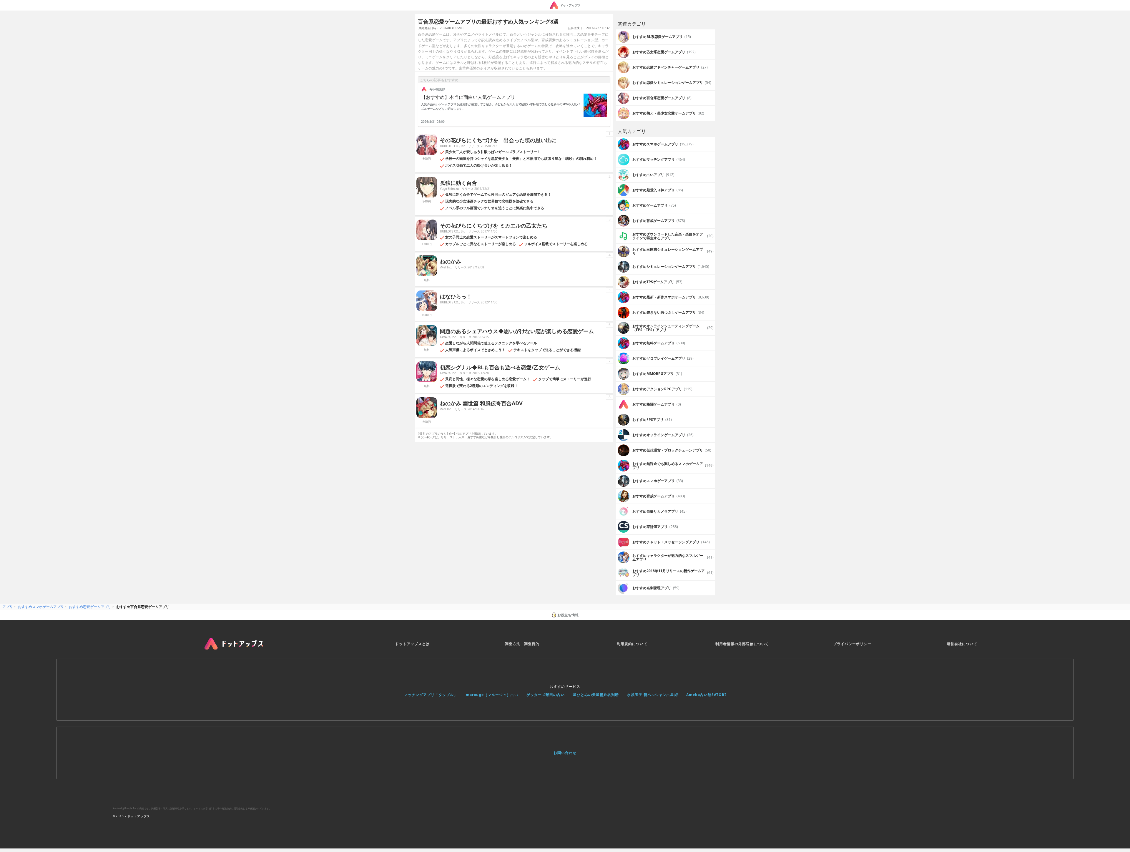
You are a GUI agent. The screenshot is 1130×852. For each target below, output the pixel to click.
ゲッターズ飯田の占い (545, 694)
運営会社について (962, 643)
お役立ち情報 (568, 614)
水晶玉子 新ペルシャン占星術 (652, 694)
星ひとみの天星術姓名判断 (596, 694)
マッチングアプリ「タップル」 (431, 694)
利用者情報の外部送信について (742, 643)
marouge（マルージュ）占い (492, 694)
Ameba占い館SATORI (706, 694)
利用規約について (632, 643)
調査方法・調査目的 (522, 643)
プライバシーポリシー (852, 643)
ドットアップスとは (412, 643)
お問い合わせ (565, 752)
